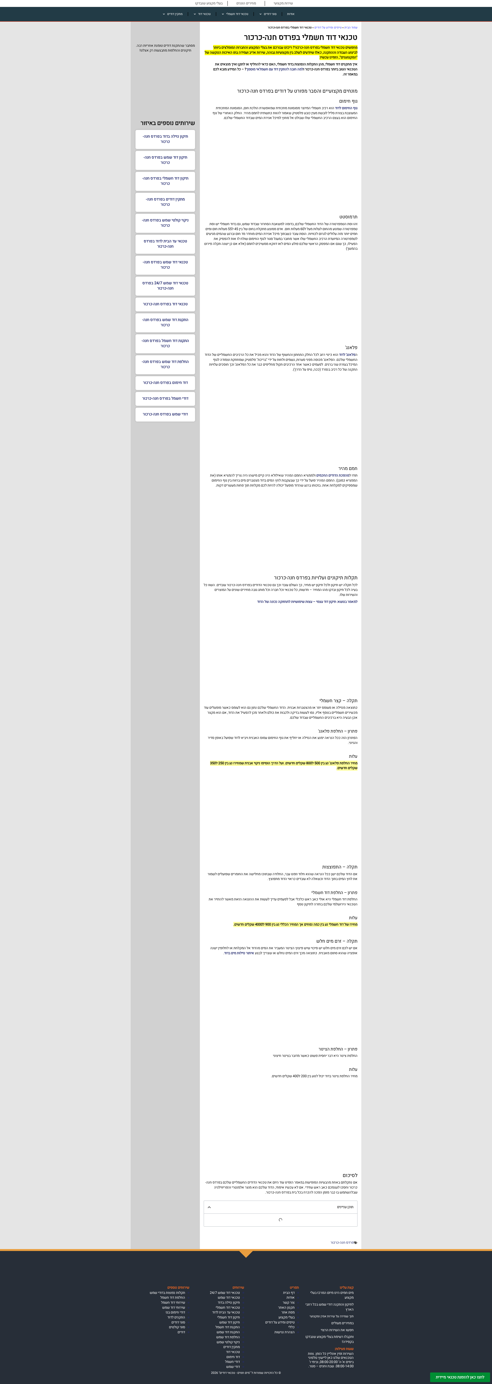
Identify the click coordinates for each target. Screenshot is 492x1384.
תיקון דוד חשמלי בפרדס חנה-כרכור (165, 180)
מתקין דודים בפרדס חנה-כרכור (165, 201)
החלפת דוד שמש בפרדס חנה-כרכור (165, 364)
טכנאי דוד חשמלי (237, 14)
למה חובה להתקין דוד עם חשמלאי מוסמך (274, 69)
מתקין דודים (175, 14)
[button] (209, 1207)
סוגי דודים (270, 14)
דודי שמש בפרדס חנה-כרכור (165, 414)
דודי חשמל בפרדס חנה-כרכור (165, 398)
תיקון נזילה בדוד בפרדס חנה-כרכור (165, 139)
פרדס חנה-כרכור (342, 1242)
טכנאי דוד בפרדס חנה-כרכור (165, 304)
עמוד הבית (350, 27)
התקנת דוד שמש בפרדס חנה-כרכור (165, 322)
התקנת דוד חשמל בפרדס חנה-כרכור (165, 343)
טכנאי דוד (204, 14)
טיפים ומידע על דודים (328, 27)
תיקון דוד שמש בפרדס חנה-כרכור (165, 160)
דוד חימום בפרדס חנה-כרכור (165, 382)
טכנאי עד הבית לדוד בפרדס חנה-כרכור (165, 243)
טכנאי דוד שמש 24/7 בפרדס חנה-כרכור (165, 285)
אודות (290, 14)
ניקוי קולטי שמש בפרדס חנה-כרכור (165, 222)
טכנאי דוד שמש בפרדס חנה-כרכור (165, 264)
